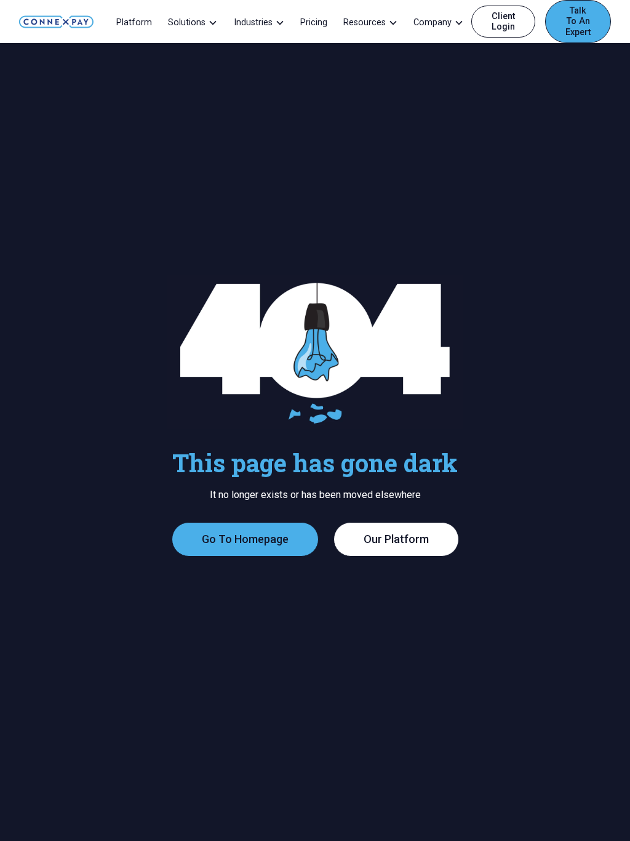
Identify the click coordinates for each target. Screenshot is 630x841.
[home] (56, 21)
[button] (192, 21)
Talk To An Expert (578, 22)
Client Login (503, 21)
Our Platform (396, 539)
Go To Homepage (245, 539)
